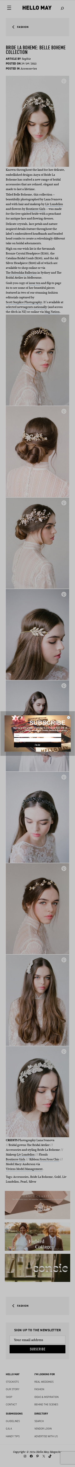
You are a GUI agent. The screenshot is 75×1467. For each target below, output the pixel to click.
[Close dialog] (68, 717)
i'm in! (37, 745)
